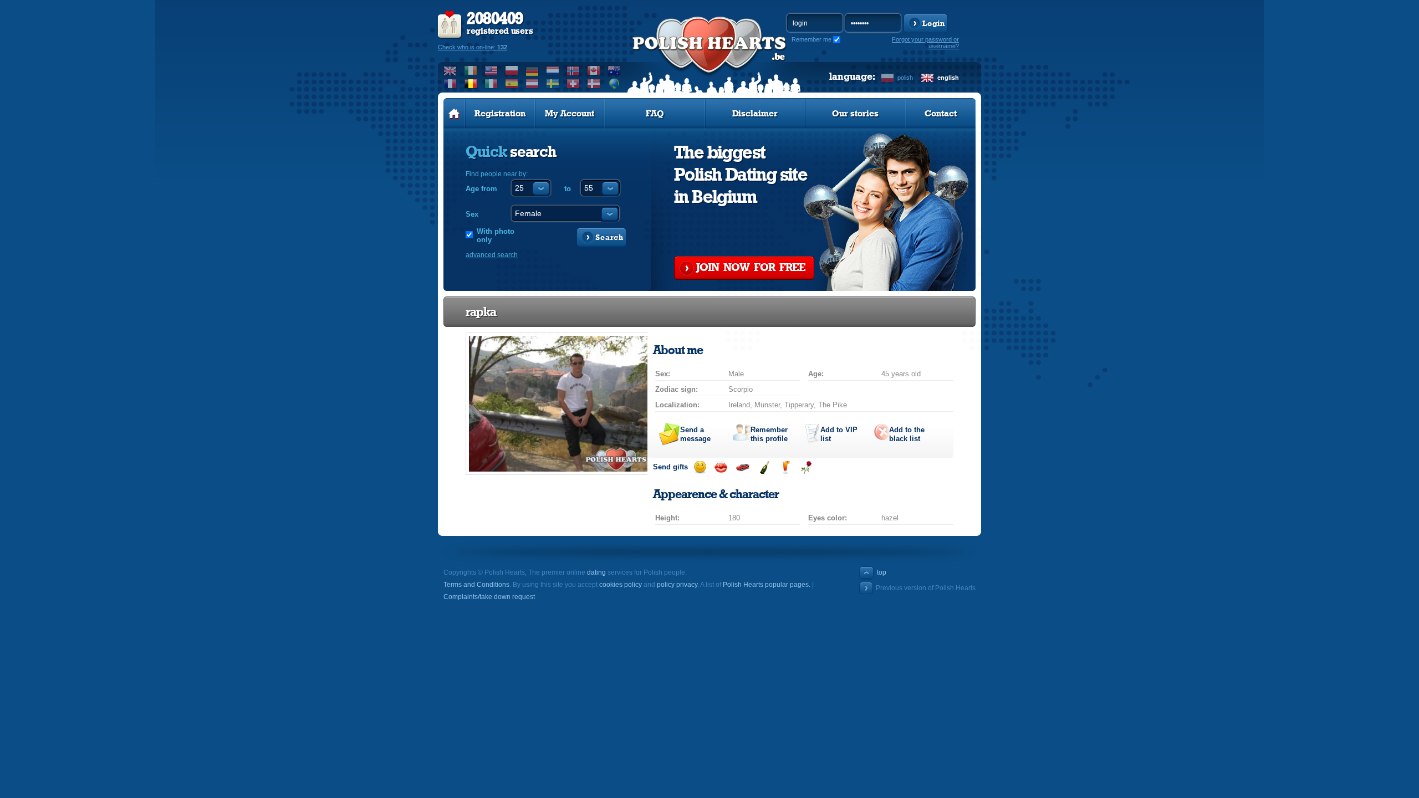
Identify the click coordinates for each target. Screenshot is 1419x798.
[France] (450, 83)
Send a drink (785, 467)
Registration (499, 113)
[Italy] (491, 83)
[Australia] (614, 70)
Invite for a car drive (742, 467)
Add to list (838, 434)
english (948, 77)
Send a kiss (720, 467)
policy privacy (677, 585)
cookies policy (620, 585)
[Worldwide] (614, 83)
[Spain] (512, 83)
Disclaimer (755, 113)
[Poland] (512, 70)
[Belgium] (471, 83)
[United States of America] (491, 70)
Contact (941, 113)
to (567, 189)
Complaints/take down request (489, 597)
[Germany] (532, 70)
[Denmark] (594, 83)
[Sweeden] (553, 83)
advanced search (492, 255)
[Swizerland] (573, 83)
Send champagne (764, 467)
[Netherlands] (553, 70)
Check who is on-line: (472, 47)
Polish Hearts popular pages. (766, 585)
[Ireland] (471, 70)
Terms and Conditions (476, 585)
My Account (569, 113)
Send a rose (806, 467)
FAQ (655, 113)
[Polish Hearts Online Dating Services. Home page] (454, 113)
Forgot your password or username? (925, 42)
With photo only (495, 235)
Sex (472, 214)
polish (905, 77)
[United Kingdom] (450, 70)
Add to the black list (907, 434)
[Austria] (532, 83)
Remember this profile (769, 434)
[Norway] (573, 70)
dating (596, 572)
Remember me (811, 39)
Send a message (695, 434)
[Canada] (594, 70)
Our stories (855, 113)
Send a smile (699, 467)
